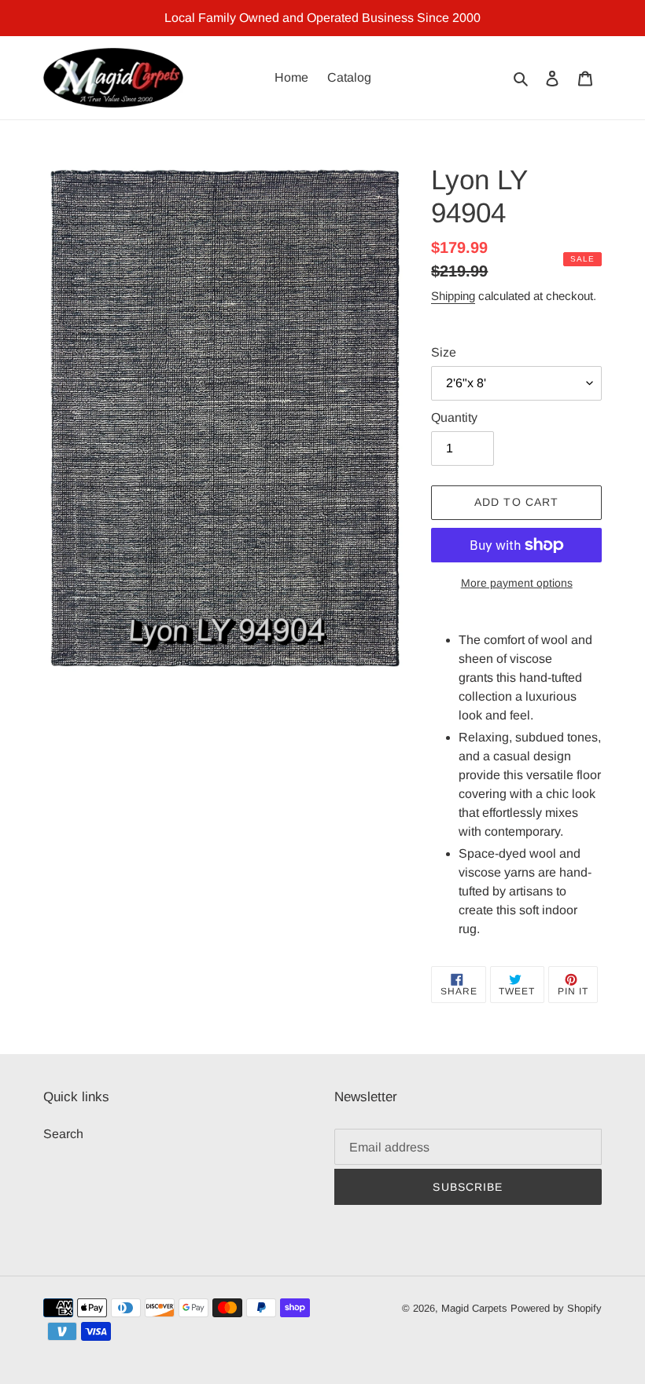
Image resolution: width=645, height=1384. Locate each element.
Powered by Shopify (556, 1308)
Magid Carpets (474, 1308)
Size (443, 352)
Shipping (453, 295)
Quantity (454, 417)
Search (63, 1134)
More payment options (517, 583)
